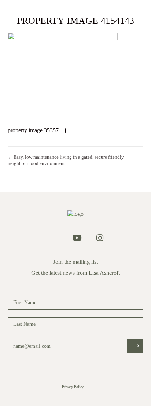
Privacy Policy (73, 387)
